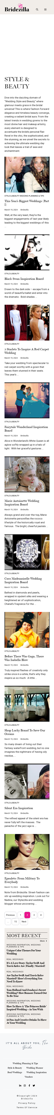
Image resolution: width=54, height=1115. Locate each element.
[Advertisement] (27, 43)
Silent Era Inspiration (18, 808)
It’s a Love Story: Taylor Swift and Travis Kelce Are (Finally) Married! (26, 964)
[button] (37, 9)
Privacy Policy (26, 1103)
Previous (10, 915)
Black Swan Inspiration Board (24, 279)
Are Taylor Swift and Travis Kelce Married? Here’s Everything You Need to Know (25, 978)
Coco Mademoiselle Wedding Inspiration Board (23, 580)
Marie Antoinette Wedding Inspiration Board (21, 502)
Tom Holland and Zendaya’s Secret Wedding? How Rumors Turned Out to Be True (27, 993)
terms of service (27, 1107)
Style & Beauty (11, 196)
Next (24, 921)
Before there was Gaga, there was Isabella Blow (24, 658)
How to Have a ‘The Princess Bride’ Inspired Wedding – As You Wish (26, 1008)
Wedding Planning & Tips (32, 196)
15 (15, 921)
